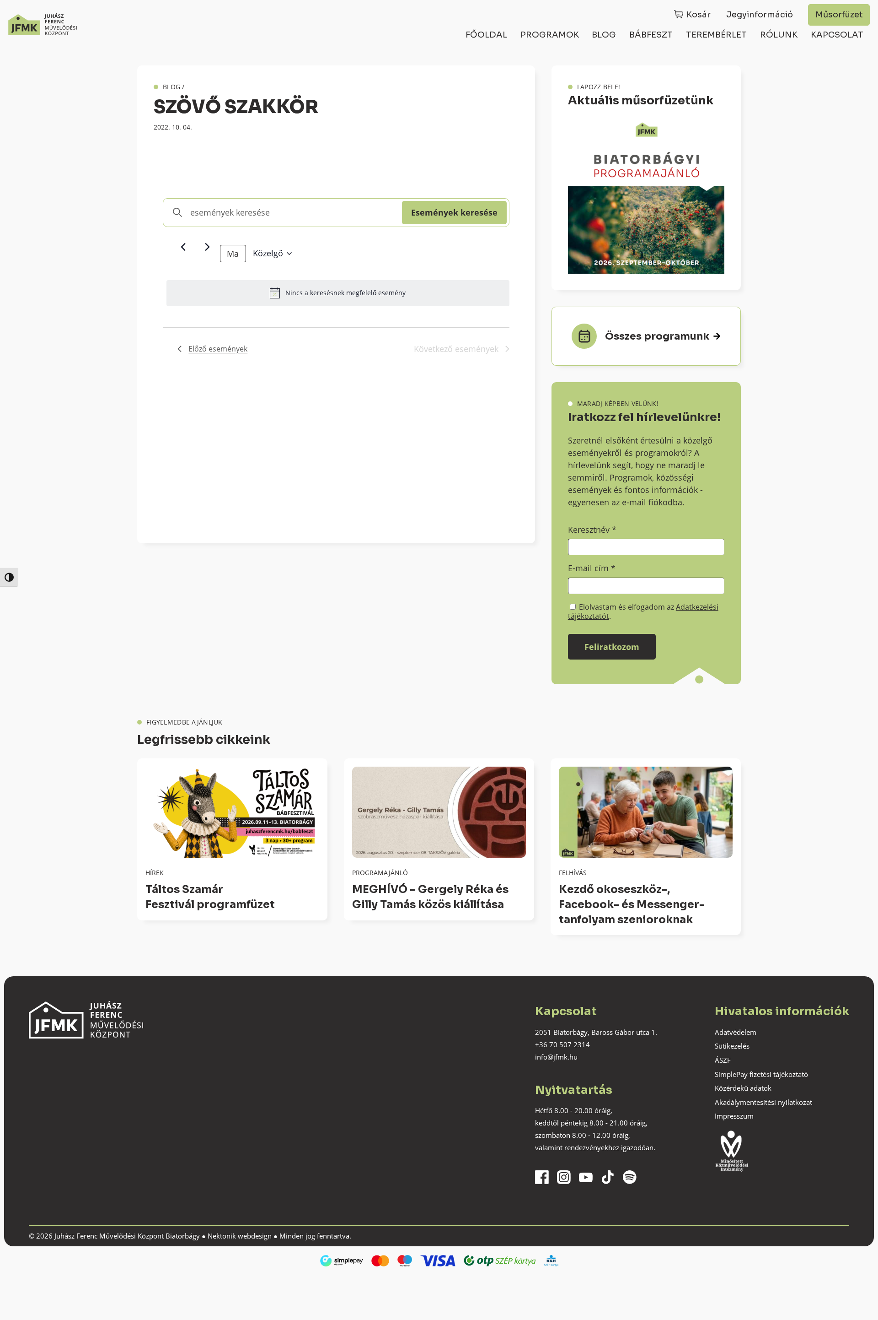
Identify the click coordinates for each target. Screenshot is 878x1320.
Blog (604, 35)
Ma (233, 253)
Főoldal (486, 35)
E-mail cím (592, 568)
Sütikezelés (732, 1045)
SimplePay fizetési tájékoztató (761, 1074)
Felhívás (573, 872)
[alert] (337, 293)
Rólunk (779, 35)
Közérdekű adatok (743, 1088)
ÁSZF (723, 1060)
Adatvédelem (735, 1032)
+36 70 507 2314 (562, 1044)
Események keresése (454, 212)
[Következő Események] (207, 247)
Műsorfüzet (839, 15)
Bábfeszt (651, 35)
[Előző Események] (182, 247)
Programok (549, 35)
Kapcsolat (837, 35)
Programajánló (380, 872)
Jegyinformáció (759, 15)
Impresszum (734, 1115)
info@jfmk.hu (556, 1056)
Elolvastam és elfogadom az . (643, 611)
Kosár (698, 15)
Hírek (154, 872)
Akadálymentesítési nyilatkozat (763, 1102)
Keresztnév (592, 529)
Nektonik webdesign (240, 1235)
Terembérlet (716, 35)
